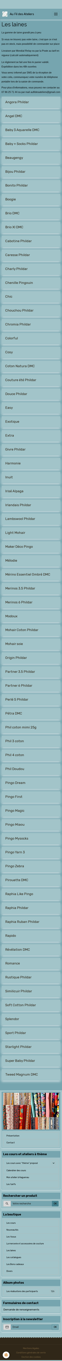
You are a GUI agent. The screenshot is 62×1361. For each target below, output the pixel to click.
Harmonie (13, 463)
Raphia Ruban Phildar (22, 922)
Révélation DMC (17, 950)
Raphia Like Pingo (19, 894)
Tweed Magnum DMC (21, 1075)
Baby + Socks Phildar (21, 144)
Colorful (11, 338)
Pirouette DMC (16, 880)
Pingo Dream (15, 783)
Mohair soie (14, 644)
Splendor (12, 1019)
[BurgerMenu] (56, 14)
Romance (12, 963)
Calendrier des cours (16, 1170)
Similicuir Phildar (18, 991)
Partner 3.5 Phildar (20, 672)
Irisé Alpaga (14, 491)
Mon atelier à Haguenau (17, 1177)
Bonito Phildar (16, 185)
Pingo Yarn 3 (15, 852)
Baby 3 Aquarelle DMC (22, 130)
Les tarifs (11, 1184)
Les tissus (11, 1237)
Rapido (10, 936)
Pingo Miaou (15, 825)
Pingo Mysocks (16, 838)
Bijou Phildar (15, 172)
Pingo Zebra (14, 866)
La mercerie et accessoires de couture (25, 1243)
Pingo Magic (14, 811)
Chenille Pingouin (19, 283)
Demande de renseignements (21, 1309)
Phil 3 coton (14, 741)
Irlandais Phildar (18, 505)
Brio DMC (12, 213)
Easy (9, 408)
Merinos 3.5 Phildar (20, 588)
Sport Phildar (15, 1033)
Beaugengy (14, 158)
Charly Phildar (16, 269)
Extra (9, 436)
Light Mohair (15, 533)
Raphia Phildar (16, 908)
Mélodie (11, 561)
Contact (10, 1142)
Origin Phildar (16, 658)
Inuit (9, 477)
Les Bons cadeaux (15, 1264)
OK (55, 1203)
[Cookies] (6, 1355)
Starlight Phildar (18, 1047)
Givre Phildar (15, 449)
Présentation (12, 1136)
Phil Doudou (14, 769)
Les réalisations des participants (30, 1291)
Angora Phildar (17, 102)
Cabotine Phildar (18, 241)
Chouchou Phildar (19, 310)
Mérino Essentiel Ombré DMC (27, 574)
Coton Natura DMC (20, 366)
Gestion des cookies (31, 1357)
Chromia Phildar (18, 324)
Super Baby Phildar (20, 1061)
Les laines (11, 1250)
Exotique (12, 422)
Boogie (10, 199)
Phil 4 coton (14, 755)
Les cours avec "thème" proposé (22, 1163)
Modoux (11, 616)
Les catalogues (13, 1257)
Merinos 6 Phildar (19, 602)
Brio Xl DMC (14, 227)
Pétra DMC (13, 713)
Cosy (9, 352)
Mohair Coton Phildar (21, 630)
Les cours (11, 1223)
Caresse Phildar (17, 255)
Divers (9, 1271)
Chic (8, 297)
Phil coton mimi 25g (20, 727)
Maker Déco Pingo (19, 547)
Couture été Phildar (20, 380)
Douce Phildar (16, 394)
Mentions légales (31, 1348)
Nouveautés (12, 1230)
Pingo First (13, 797)
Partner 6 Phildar (18, 686)
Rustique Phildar (18, 977)
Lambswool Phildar (20, 519)
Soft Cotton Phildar (20, 1005)
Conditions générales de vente (31, 1352)
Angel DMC (13, 116)
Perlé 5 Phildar (16, 700)
